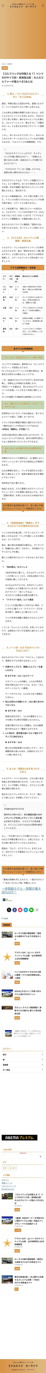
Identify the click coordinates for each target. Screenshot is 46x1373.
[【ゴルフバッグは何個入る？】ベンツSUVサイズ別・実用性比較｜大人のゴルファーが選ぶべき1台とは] (26, 910)
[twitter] (9, 910)
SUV (4, 1168)
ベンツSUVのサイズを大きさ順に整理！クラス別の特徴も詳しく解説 (28, 974)
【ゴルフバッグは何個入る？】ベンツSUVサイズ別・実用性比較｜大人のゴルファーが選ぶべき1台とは (29, 1199)
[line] (31, 910)
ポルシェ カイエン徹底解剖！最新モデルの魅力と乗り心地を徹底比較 (28, 1010)
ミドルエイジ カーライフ (23, 6)
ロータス (13, 1168)
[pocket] (20, 910)
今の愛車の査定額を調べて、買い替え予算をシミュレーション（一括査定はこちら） (23, 507)
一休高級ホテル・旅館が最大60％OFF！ (21, 890)
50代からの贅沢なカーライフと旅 (23, 1362)
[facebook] (14, 910)
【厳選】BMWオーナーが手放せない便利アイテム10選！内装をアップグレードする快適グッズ (29, 1220)
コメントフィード (9, 1186)
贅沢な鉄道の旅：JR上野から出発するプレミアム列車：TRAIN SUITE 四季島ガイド (29, 1279)
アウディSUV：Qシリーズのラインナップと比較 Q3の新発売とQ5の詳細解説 (28, 955)
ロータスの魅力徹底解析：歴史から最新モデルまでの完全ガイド (28, 936)
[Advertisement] (23, 35)
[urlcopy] (37, 910)
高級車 (6, 918)
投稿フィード (7, 1183)
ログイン (5, 1180)
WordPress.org (8, 1189)
